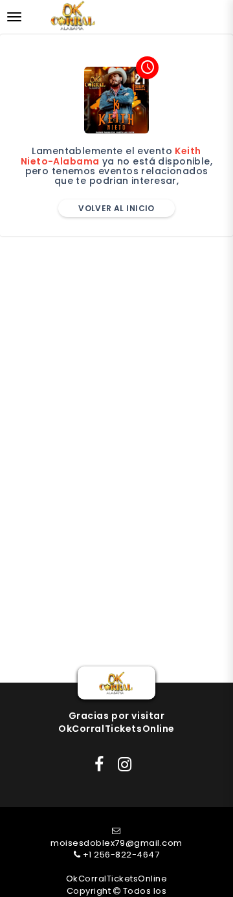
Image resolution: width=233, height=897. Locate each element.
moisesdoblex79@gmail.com (116, 843)
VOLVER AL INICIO (116, 208)
